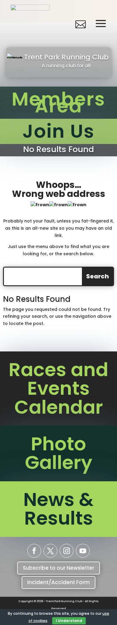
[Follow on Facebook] (34, 551)
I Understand (69, 620)
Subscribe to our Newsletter (58, 567)
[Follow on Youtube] (83, 551)
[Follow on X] (50, 551)
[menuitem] (30, 24)
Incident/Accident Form (58, 582)
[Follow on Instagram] (67, 551)
